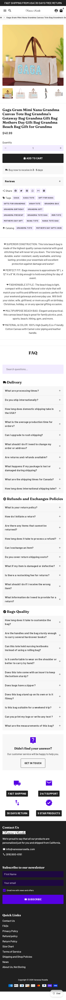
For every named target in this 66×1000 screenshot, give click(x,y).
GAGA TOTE (29, 198)
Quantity (7, 142)
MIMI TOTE (56, 215)
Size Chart (8, 946)
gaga (16, 198)
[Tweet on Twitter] (21, 191)
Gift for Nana (46, 198)
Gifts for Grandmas (14, 203)
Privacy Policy (10, 931)
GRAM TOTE (35, 203)
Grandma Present (13, 215)
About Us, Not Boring (13, 966)
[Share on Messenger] (44, 191)
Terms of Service (11, 951)
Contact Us (8, 920)
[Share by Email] (38, 191)
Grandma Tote (24, 228)
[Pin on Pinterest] (27, 191)
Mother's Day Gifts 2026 (49, 228)
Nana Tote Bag (50, 221)
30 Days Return (17, 813)
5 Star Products (49, 813)
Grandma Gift (35, 209)
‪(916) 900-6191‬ (12, 854)
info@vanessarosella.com (19, 849)
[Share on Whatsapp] (32, 191)
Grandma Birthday (14, 209)
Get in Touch (33, 763)
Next (61, 55)
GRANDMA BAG (52, 203)
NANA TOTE (33, 221)
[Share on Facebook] (15, 191)
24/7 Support (49, 793)
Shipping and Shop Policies (17, 956)
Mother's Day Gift (13, 221)
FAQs (5, 925)
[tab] (33, 181)
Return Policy (9, 941)
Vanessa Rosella (41, 980)
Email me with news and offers (20, 890)
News (5, 961)
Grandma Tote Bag (37, 215)
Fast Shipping (17, 793)
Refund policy (9, 936)
